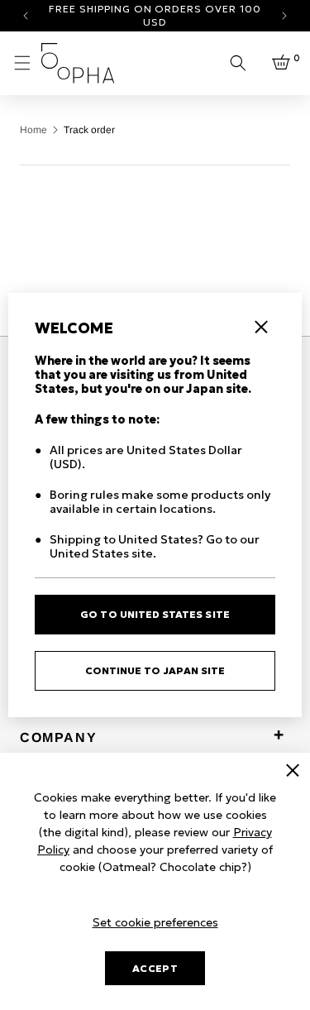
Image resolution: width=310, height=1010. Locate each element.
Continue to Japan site (155, 670)
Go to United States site (154, 614)
